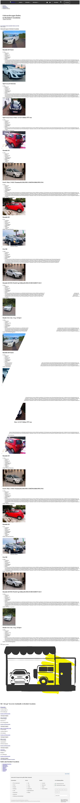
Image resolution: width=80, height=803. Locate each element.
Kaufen (20, 2)
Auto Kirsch (2, 749)
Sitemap (28, 792)
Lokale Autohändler (9, 25)
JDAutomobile (2, 707)
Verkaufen (27, 2)
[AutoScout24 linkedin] (66, 790)
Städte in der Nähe (16, 25)
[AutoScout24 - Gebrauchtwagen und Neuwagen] (13, 2)
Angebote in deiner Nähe (7, 19)
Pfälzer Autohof (3, 739)
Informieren (35, 2)
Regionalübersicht (30, 790)
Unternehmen (13, 780)
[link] (41, 47)
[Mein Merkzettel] (47, 2)
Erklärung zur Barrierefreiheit (18, 796)
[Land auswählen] (60, 2)
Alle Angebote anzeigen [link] (4, 644)
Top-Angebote (2, 25)
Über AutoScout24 (16, 783)
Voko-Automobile (3, 717)
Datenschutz (15, 792)
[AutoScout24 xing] (56, 792)
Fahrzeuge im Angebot (4, 715)
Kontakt (29, 786)
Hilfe (28, 783)
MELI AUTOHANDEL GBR (5, 728)
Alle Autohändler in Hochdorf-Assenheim (7, 759)
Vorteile (43, 786)
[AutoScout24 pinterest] (58, 792)
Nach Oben (67, 773)
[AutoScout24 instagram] (63, 790)
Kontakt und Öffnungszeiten (5, 713)
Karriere (14, 786)
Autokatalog (29, 788)
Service (26, 780)
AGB (14, 790)
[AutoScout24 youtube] (58, 790)
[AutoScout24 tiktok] (61, 790)
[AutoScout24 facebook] (56, 790)
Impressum (15, 794)
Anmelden (56, 2)
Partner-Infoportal (44, 788)
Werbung (14, 788)
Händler (40, 780)
